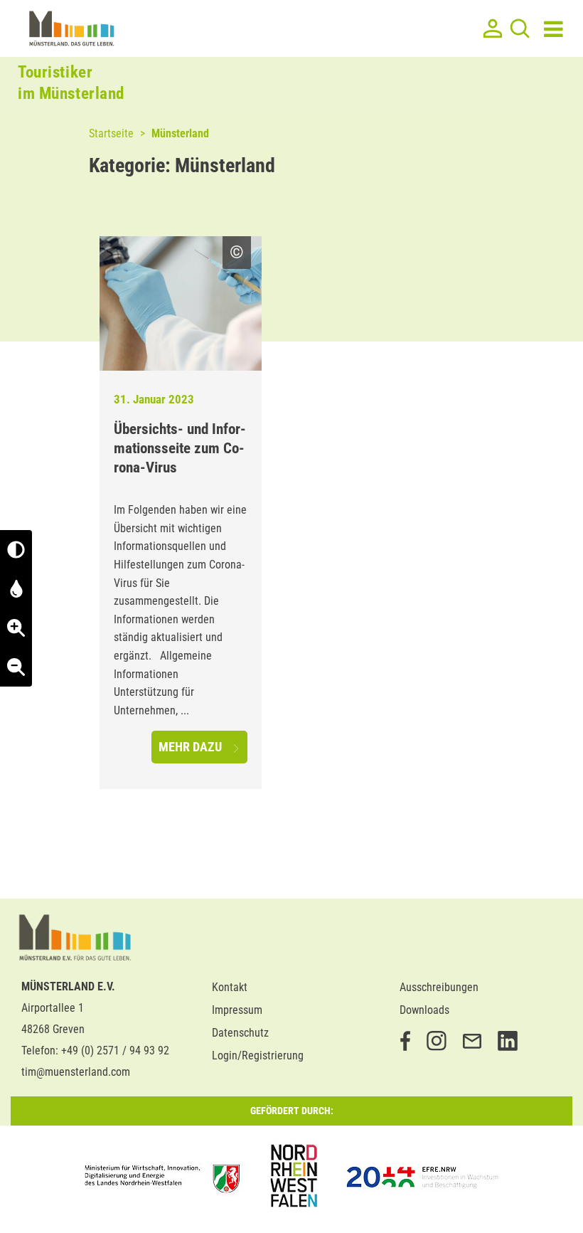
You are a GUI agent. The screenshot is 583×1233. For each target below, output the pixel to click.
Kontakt (229, 987)
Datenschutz (240, 1032)
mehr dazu (192, 746)
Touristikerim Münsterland (71, 83)
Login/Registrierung (258, 1055)
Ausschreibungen (439, 987)
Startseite (111, 133)
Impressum (237, 1010)
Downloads (424, 1010)
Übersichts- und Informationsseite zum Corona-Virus (180, 448)
